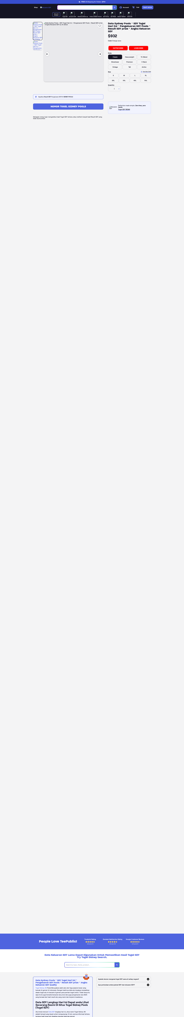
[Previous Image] (47, 54)
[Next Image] (100, 54)
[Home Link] (45, 7)
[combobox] (85, 7)
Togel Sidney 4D (41, 988)
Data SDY (51, 1012)
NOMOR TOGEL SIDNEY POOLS (68, 106)
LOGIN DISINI (138, 48)
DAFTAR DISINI (118, 48)
